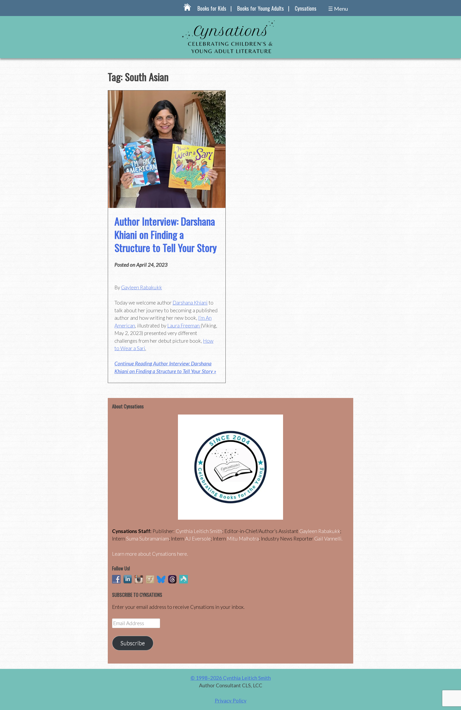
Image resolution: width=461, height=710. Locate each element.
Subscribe (132, 643)
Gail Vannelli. (328, 538)
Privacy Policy (231, 700)
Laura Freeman (184, 325)
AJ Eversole (198, 538)
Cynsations (305, 8)
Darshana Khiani (190, 302)
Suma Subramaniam (147, 538)
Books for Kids (211, 8)
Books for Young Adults (260, 8)
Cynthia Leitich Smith (199, 531)
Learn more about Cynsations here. (150, 554)
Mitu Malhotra (243, 538)
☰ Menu (338, 8)
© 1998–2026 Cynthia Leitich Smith (230, 678)
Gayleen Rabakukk (141, 287)
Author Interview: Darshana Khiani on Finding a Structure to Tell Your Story (165, 234)
